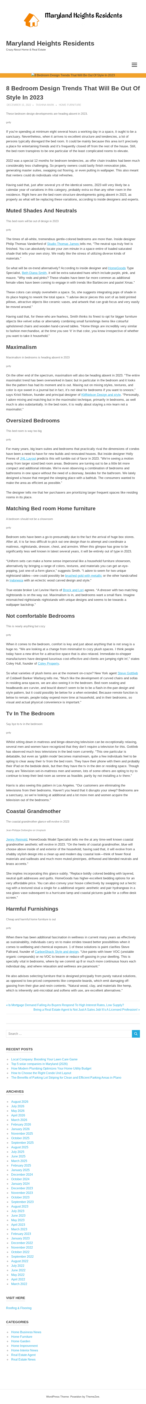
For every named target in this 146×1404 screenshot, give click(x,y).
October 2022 (20, 1252)
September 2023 (22, 1202)
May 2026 (18, 1110)
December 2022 (22, 1243)
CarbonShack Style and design (57, 952)
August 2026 (19, 1101)
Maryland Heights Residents (50, 43)
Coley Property (48, 663)
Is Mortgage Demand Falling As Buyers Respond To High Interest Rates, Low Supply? (66, 1005)
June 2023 (18, 1215)
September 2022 (22, 1256)
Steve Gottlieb (128, 673)
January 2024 (20, 1183)
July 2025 (17, 1151)
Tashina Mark (45, 104)
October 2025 (20, 1138)
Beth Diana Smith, (35, 273)
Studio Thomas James (63, 244)
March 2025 (19, 1161)
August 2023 (19, 1206)
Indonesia (16, 580)
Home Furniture (70, 104)
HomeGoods (117, 268)
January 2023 (20, 1238)
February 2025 (21, 1165)
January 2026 (20, 1129)
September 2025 (22, 1142)
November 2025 (22, 1133)
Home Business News (26, 1332)
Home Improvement (24, 1345)
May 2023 (18, 1220)
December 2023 (22, 1188)
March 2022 (19, 1284)
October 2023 (20, 1197)
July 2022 (17, 1265)
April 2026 (18, 1115)
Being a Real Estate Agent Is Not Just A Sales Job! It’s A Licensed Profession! (85, 1009)
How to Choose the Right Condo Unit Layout (41, 1073)
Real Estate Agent (23, 1355)
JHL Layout (28, 458)
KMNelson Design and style (101, 395)
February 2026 (21, 1124)
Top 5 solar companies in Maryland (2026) (39, 1064)
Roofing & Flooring (19, 1308)
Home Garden (20, 1341)
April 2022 (18, 1279)
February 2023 (21, 1233)
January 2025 (20, 1170)
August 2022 (19, 1261)
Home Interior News (24, 1350)
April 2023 (18, 1224)
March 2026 (19, 1120)
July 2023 (17, 1211)
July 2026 (17, 1106)
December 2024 (22, 1174)
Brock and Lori (73, 590)
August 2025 (19, 1147)
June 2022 (18, 1270)
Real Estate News (23, 1359)
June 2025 (18, 1156)
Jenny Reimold (16, 839)
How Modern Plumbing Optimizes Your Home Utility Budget (51, 1068)
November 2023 (22, 1192)
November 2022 (22, 1247)
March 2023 (19, 1229)
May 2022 (18, 1274)
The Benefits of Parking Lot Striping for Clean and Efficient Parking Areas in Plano (66, 1077)
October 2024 (20, 1179)
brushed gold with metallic (83, 575)
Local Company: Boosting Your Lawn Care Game (44, 1059)
